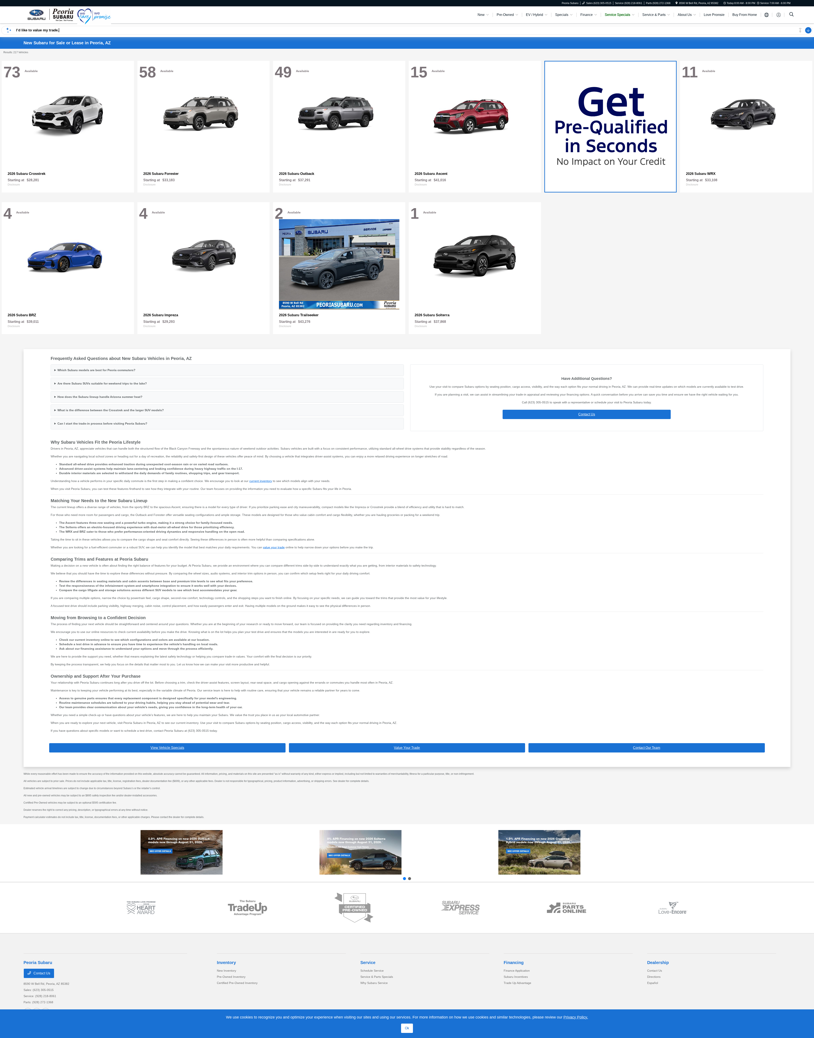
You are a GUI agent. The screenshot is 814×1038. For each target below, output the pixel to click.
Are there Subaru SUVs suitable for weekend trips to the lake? (102, 383)
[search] (791, 15)
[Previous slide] (404, 878)
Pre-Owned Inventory (231, 976)
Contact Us (586, 414)
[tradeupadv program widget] (247, 907)
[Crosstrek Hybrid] (539, 852)
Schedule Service (372, 970)
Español (652, 983)
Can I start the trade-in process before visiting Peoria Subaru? (102, 423)
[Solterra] (360, 852)
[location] (676, 3)
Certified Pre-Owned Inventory (237, 983)
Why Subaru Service (374, 983)
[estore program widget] (566, 908)
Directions (654, 976)
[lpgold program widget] (141, 908)
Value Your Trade (407, 748)
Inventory (226, 962)
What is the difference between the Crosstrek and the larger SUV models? (110, 410)
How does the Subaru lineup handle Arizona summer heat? (99, 396)
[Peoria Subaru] (50, 14)
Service (367, 962)
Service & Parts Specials (376, 976)
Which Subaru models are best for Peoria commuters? (96, 370)
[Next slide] (409, 878)
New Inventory (226, 970)
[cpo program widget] (354, 908)
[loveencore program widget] (673, 908)
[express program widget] (460, 907)
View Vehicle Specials (167, 748)
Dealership (658, 962)
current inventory (260, 481)
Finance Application (517, 970)
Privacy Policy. (575, 1017)
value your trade (274, 547)
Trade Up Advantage (517, 983)
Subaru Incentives (516, 976)
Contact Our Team (646, 748)
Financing (514, 962)
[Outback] (182, 852)
